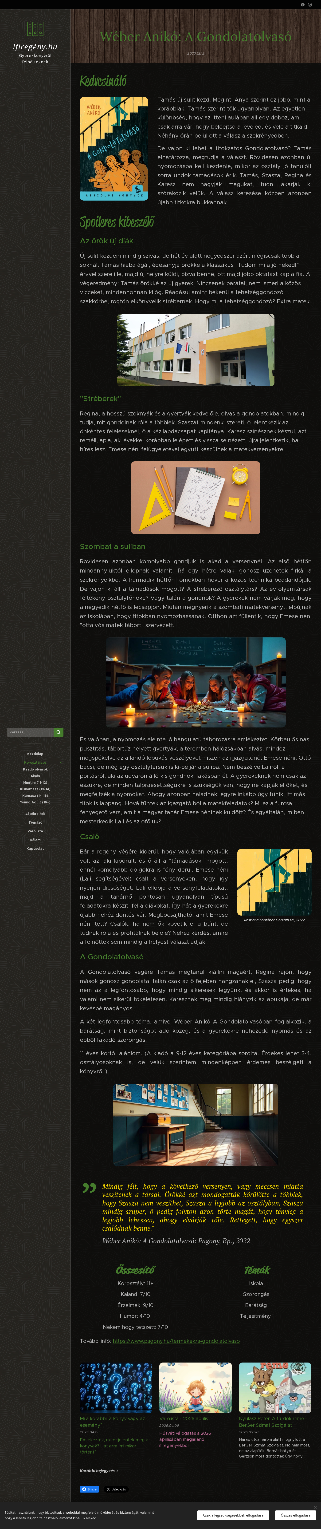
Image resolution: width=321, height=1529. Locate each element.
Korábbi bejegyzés (97, 1470)
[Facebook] (303, 5)
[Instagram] (310, 5)
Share (92, 1489)
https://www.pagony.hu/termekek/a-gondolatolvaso (176, 1341)
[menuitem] (35, 754)
